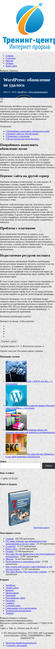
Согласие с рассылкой (16, 645)
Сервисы (10, 603)
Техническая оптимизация (18, 610)
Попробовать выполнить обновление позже (28, 131)
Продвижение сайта (15, 598)
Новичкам (11, 595)
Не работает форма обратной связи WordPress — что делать (30, 406)
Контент (10, 590)
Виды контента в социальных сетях (23, 561)
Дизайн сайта (12, 588)
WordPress (22, 92)
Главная (9, 55)
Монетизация (12, 593)
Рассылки (10, 600)
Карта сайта (11, 66)
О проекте (11, 58)
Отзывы (9, 63)
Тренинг (10, 613)
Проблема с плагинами (18, 136)
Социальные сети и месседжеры (21, 608)
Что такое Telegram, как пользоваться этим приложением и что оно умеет (26, 542)
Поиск (3, 461)
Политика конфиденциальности (21, 643)
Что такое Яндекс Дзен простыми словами (26, 572)
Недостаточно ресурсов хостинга (22, 139)
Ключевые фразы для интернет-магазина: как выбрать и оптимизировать (30, 431)
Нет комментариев (38, 92)
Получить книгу (42, 527)
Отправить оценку (8, 341)
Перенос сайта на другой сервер (22, 134)
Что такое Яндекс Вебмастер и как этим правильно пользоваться (30, 455)
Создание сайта (13, 605)
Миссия (9, 61)
